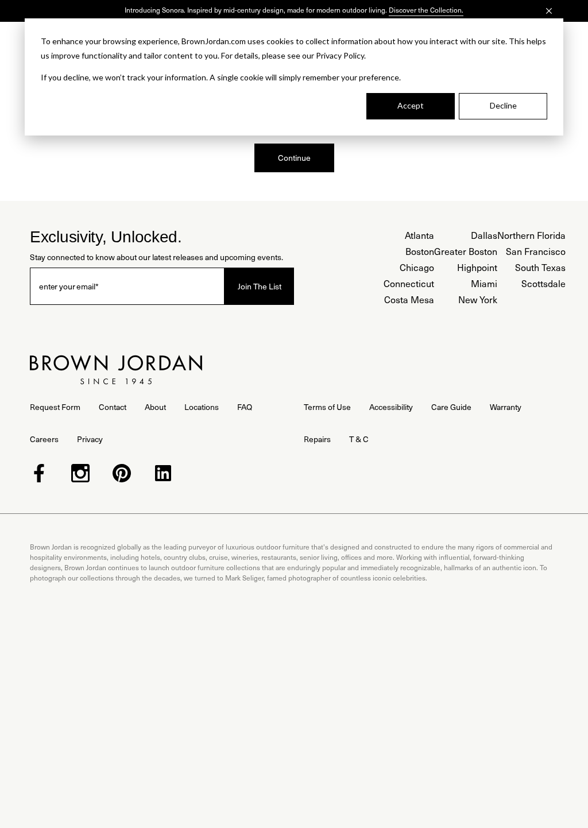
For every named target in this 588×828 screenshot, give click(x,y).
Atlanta (419, 235)
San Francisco (536, 251)
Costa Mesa (409, 299)
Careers (44, 439)
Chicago (417, 267)
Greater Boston (465, 251)
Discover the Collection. (426, 9)
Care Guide (451, 406)
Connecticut (409, 283)
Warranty (505, 406)
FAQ (244, 406)
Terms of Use (327, 406)
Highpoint (477, 267)
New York (477, 299)
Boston (419, 251)
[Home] (116, 370)
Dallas (484, 235)
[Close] (549, 11)
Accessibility (391, 406)
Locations (201, 406)
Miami (484, 283)
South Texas (540, 267)
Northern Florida (531, 235)
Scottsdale (543, 283)
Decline (503, 105)
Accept (410, 105)
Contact (112, 406)
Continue (294, 157)
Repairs (317, 439)
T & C (359, 439)
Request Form (55, 406)
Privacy (90, 439)
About (155, 406)
